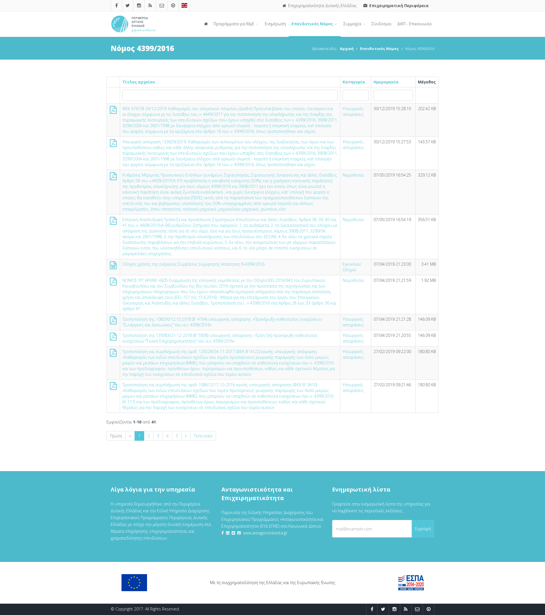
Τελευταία (203, 435)
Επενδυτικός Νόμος (313, 23)
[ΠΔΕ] (173, 5)
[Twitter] (127, 5)
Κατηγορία (354, 82)
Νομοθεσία (353, 175)
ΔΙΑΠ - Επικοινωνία (414, 23)
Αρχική (347, 48)
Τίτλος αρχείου (138, 82)
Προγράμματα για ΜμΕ (234, 23)
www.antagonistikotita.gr (265, 533)
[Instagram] (139, 5)
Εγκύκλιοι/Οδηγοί (352, 266)
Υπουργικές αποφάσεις (353, 111)
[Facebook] (116, 5)
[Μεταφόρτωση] (113, 111)
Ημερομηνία (386, 82)
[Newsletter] (162, 5)
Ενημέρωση (275, 23)
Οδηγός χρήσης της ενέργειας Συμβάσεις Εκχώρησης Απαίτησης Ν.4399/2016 (193, 264)
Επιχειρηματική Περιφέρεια (398, 5)
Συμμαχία (352, 23)
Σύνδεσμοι (381, 23)
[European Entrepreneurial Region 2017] (184, 5)
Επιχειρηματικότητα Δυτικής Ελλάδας (322, 5)
